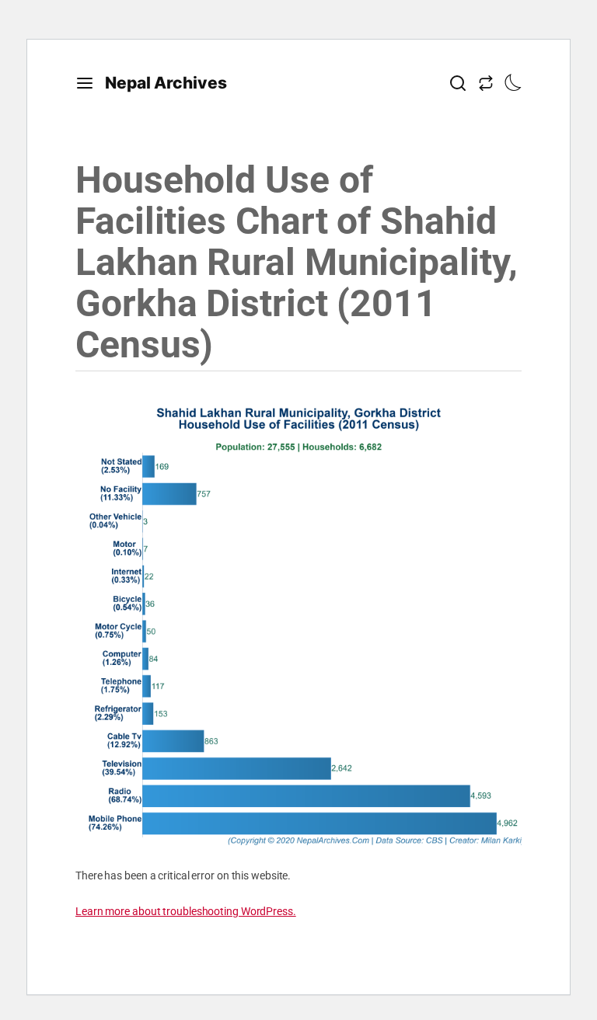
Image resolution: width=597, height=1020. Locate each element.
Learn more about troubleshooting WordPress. (185, 911)
